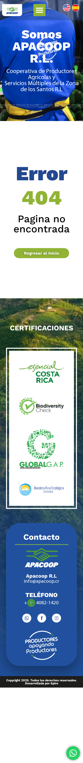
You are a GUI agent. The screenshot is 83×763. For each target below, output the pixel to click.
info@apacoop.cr (41, 581)
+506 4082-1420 (41, 602)
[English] (66, 7)
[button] (39, 10)
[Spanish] (75, 7)
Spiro (54, 683)
